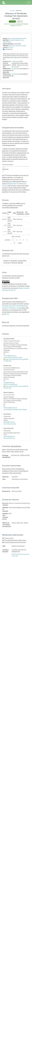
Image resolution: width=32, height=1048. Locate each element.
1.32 (5, 225)
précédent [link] (7, 240)
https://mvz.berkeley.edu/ (10, 384)
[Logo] (3, 2)
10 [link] (14, 243)
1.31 (5, 231)
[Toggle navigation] (28, 2)
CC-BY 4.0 (10, 47)
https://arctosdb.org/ (9, 438)
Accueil (12, 10)
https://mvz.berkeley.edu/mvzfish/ (17, 38)
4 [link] (23, 240)
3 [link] (20, 240)
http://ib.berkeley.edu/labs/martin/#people (15, 409)
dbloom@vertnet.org (9, 422)
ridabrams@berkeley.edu (10, 407)
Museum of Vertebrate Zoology (17, 45)
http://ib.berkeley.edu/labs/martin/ (13, 357)
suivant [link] (20, 243)
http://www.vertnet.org (10, 424)
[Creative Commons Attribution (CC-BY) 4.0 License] (6, 281)
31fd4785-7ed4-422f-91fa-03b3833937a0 (15, 306)
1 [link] (13, 240)
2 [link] (16, 240)
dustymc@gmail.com (9, 436)
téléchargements (12, 184)
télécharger (16, 61)
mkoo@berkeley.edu (9, 382)
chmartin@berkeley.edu (10, 355)
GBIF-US (6, 314)
